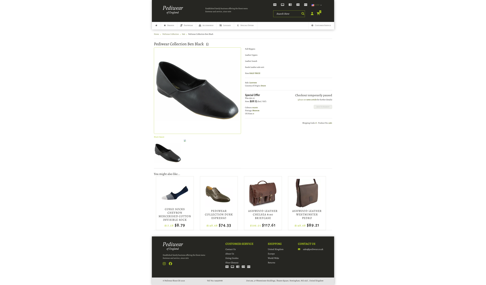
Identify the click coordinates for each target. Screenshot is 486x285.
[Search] (302, 13)
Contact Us (230, 249)
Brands (170, 25)
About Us (229, 253)
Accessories (207, 25)
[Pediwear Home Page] (174, 10)
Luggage (227, 25)
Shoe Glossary (231, 262)
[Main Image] (168, 153)
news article (311, 99)
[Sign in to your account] (310, 14)
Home (156, 34)
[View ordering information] (291, 5)
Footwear (188, 25)
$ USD (316, 5)
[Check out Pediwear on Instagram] (165, 264)
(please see (302, 99)
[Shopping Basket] (317, 14)
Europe (271, 253)
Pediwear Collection (170, 34)
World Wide (273, 258)
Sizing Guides (231, 258)
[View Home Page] (156, 26)
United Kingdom (276, 249)
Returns (271, 262)
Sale (183, 34)
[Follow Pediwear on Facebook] (172, 264)
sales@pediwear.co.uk (312, 249)
